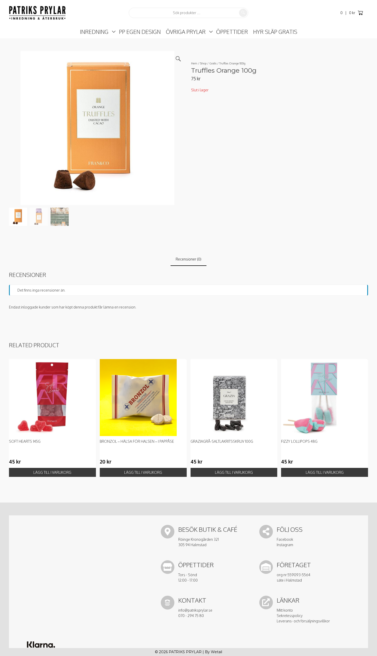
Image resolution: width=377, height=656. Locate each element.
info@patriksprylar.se (195, 610)
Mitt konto (285, 610)
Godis (212, 63)
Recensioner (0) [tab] (188, 259)
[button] (178, 58)
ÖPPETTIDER (232, 31)
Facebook (285, 539)
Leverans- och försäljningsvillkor (303, 621)
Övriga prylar (186, 31)
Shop (203, 63)
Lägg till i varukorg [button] (52, 472)
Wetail (216, 652)
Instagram (285, 545)
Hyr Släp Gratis (275, 31)
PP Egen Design (140, 31)
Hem (194, 63)
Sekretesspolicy (290, 615)
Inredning (94, 31)
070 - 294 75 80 (191, 615)
